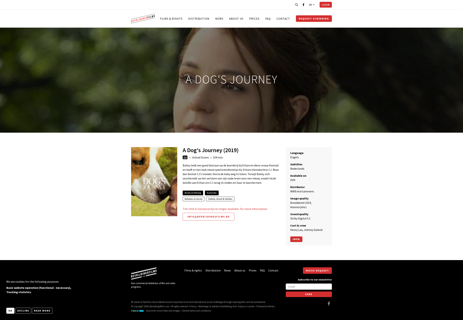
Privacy (193, 306)
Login (326, 4)
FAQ (268, 18)
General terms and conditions (196, 310)
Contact (283, 18)
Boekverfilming (193, 192)
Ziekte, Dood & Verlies (220, 199)
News (219, 18)
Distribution (198, 18)
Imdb (296, 239)
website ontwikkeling (222, 306)
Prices (254, 18)
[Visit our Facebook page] (303, 4)
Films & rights (171, 18)
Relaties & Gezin (193, 199)
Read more (42, 310)
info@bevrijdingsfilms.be (208, 216)
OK (10, 310)
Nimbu (271, 306)
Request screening (314, 18)
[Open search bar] (296, 4)
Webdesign (203, 306)
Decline (23, 310)
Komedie (212, 192)
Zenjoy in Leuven (246, 306)
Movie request (317, 270)
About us (236, 18)
